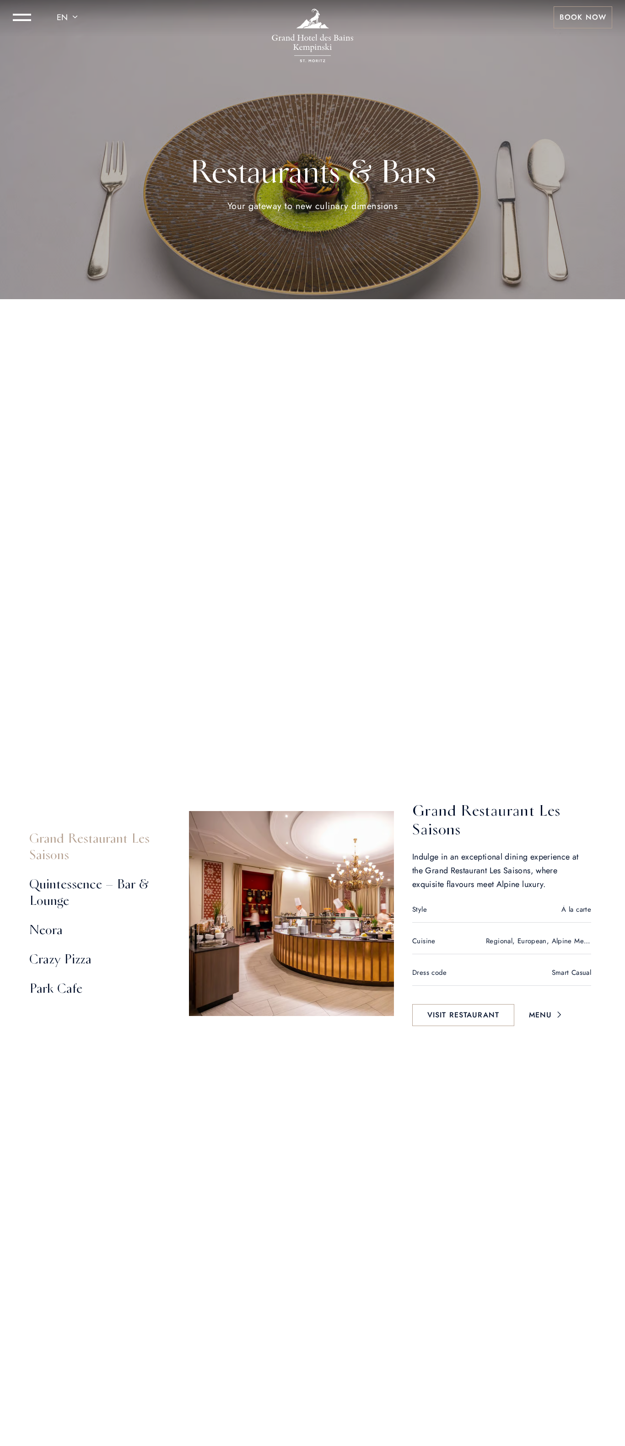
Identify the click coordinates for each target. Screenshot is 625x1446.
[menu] (21, 17)
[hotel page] (312, 17)
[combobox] (68, 17)
